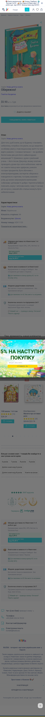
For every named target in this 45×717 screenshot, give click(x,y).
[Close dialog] (43, 341)
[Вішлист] (37, 9)
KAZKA (7, 9)
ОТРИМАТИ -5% (22, 366)
